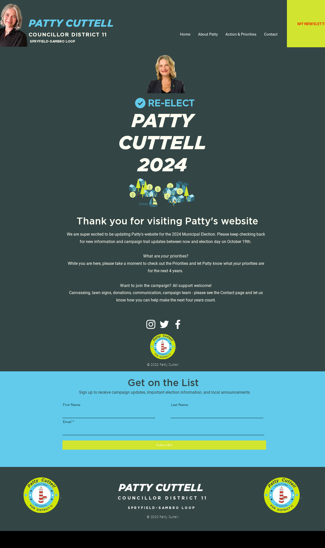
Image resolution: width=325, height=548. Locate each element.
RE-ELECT (171, 103)
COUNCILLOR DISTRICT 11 (68, 34)
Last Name (179, 404)
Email (67, 421)
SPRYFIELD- (40, 41)
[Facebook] (178, 324)
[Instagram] (151, 324)
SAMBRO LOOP (62, 41)
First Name (71, 404)
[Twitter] (164, 324)
